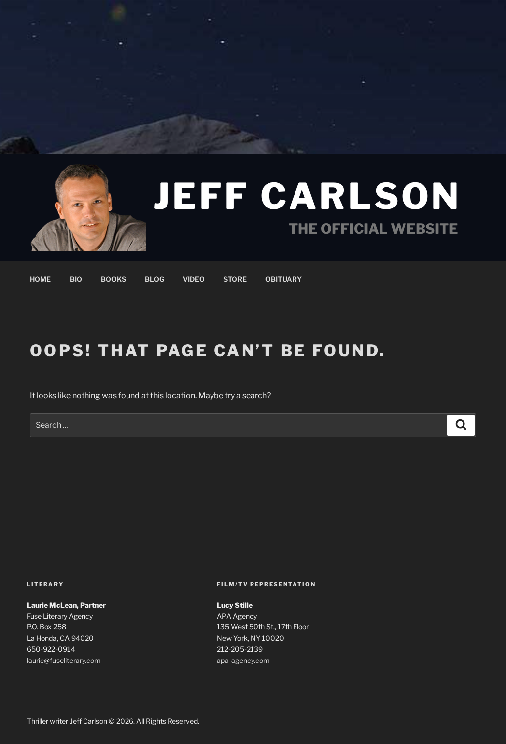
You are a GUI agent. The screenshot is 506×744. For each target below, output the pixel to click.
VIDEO (194, 279)
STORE (235, 279)
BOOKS (113, 279)
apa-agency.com (243, 660)
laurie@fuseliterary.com (64, 660)
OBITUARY (283, 279)
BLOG (154, 279)
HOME (40, 279)
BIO (76, 279)
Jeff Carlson (307, 196)
